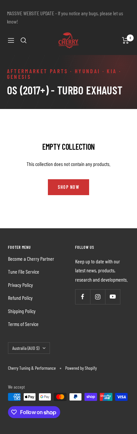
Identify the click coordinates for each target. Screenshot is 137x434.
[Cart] (125, 40)
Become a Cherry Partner (31, 258)
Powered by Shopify (81, 368)
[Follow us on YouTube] (112, 296)
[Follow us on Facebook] (82, 296)
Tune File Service (23, 271)
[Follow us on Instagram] (97, 296)
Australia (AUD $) (25, 348)
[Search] (24, 40)
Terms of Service (23, 324)
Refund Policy (20, 298)
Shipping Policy (22, 311)
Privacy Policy (20, 285)
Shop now (68, 187)
